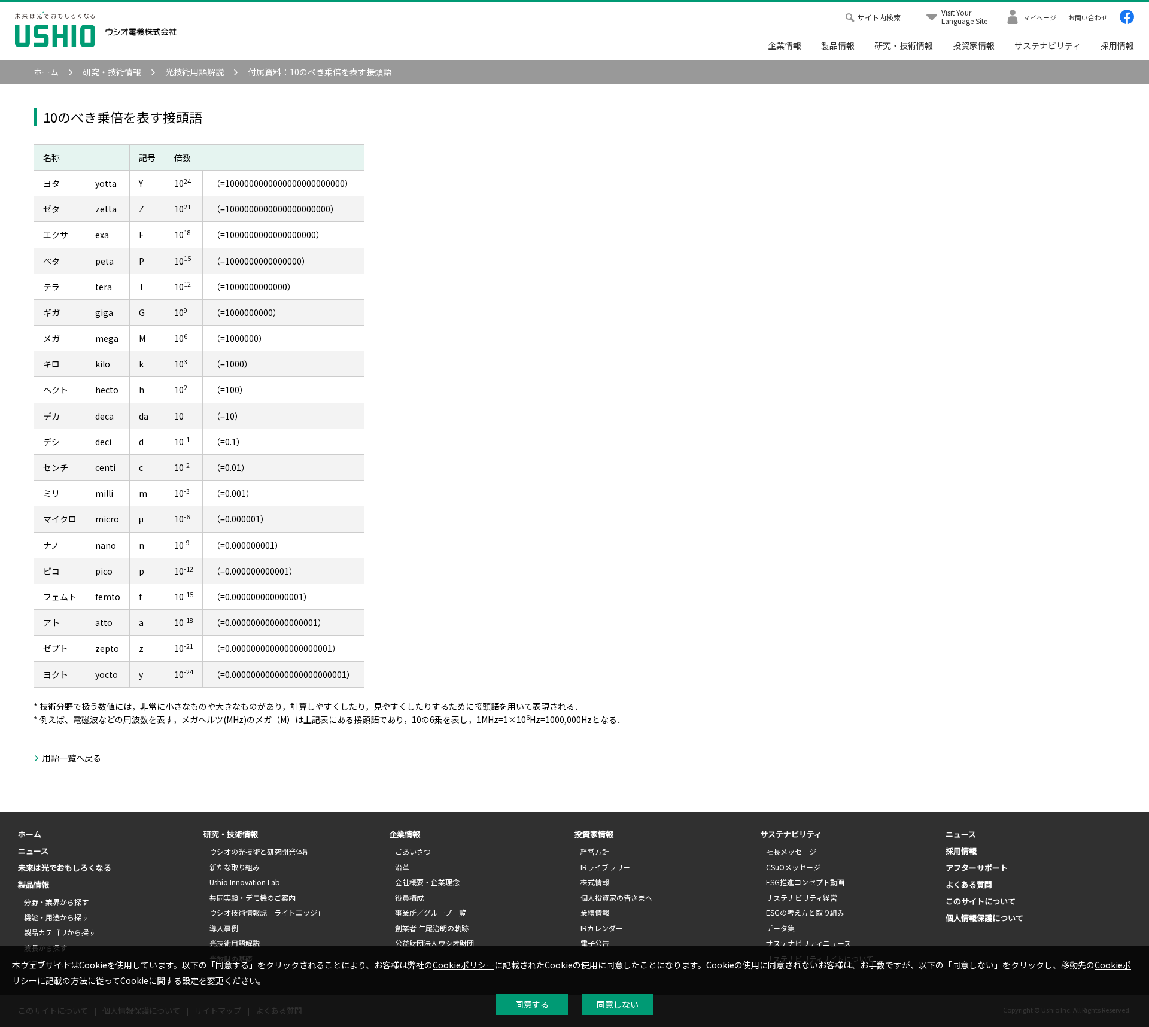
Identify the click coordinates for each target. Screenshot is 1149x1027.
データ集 (780, 928)
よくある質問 (969, 884)
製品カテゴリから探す (60, 932)
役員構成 (409, 897)
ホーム (29, 834)
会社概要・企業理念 (427, 882)
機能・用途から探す (56, 917)
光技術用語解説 (234, 943)
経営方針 (594, 851)
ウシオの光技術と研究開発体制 (259, 851)
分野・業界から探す (56, 902)
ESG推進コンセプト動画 (805, 882)
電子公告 (594, 943)
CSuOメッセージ (793, 867)
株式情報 (594, 882)
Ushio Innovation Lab (244, 882)
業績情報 (594, 912)
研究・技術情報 (903, 45)
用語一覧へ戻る (71, 758)
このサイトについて (981, 901)
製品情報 (838, 45)
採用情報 (1117, 45)
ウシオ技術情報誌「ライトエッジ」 (266, 912)
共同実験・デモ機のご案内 (252, 897)
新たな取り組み (234, 867)
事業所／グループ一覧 (430, 912)
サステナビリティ (1047, 45)
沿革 (402, 867)
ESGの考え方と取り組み (805, 912)
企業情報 (784, 45)
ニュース (33, 850)
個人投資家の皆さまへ (616, 897)
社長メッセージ (791, 851)
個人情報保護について (984, 917)
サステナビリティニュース (808, 943)
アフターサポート (977, 867)
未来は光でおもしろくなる (64, 867)
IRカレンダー (601, 928)
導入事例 (223, 928)
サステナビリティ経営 (801, 897)
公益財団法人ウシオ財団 (434, 943)
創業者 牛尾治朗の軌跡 (432, 928)
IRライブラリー (605, 867)
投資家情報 (974, 45)
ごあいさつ (413, 851)
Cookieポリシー (463, 965)
